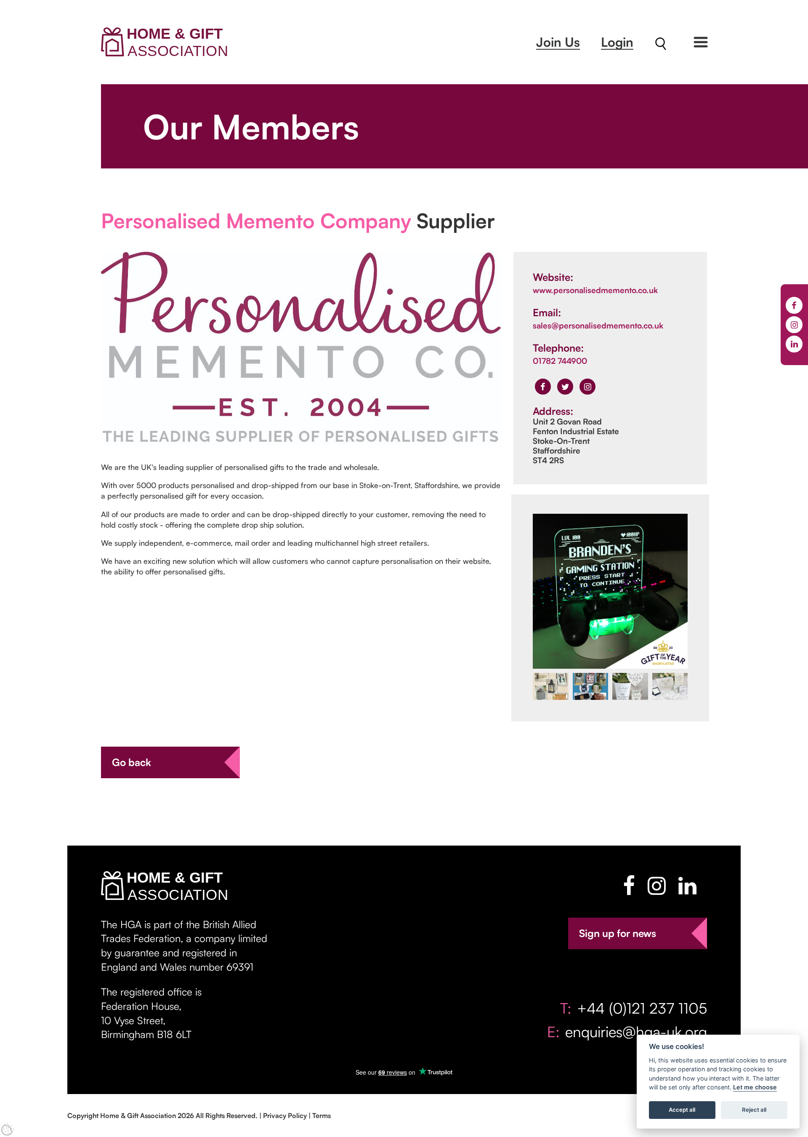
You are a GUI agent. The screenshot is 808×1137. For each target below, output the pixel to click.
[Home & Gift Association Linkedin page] (687, 885)
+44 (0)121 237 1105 (642, 1008)
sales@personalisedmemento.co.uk (598, 326)
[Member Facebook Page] (543, 386)
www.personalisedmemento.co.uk (595, 290)
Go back (131, 762)
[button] (700, 42)
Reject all (754, 1110)
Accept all (682, 1110)
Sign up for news (617, 933)
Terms (321, 1115)
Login (617, 42)
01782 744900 (560, 361)
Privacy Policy (285, 1115)
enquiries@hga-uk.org (636, 1031)
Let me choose (755, 1087)
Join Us (558, 42)
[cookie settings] (7, 1129)
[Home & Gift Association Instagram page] (657, 885)
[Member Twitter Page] (565, 386)
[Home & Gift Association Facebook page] (629, 885)
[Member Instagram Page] (587, 386)
